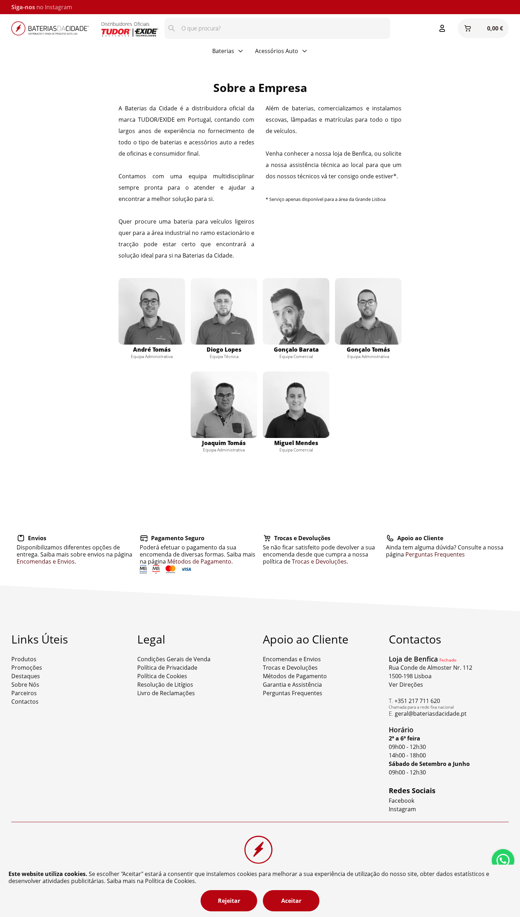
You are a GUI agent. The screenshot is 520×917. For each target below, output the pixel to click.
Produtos (23, 659)
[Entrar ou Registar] (442, 28)
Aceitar (291, 901)
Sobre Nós (25, 684)
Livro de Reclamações (166, 693)
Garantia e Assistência (292, 684)
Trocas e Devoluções (319, 561)
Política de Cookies (162, 676)
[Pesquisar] (171, 28)
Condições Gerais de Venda (173, 659)
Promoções (26, 667)
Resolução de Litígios (165, 684)
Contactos (25, 701)
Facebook (401, 800)
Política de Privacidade (167, 667)
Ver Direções (406, 684)
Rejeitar (229, 901)
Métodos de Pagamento (199, 561)
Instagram (58, 7)
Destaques (25, 676)
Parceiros (24, 693)
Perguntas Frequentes (435, 554)
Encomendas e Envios (46, 561)
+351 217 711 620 (417, 701)
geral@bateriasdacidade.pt (431, 713)
